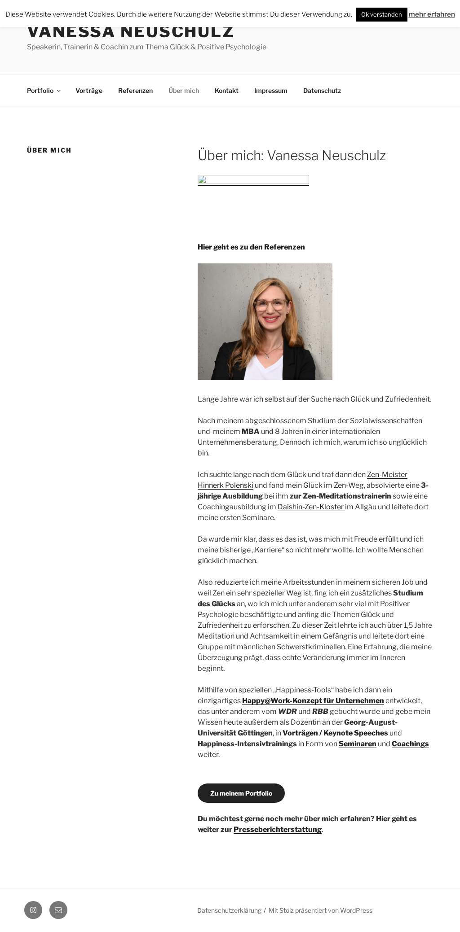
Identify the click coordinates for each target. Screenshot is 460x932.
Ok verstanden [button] (381, 14)
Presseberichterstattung (278, 829)
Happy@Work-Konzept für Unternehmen (313, 700)
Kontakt (227, 90)
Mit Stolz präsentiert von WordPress (320, 910)
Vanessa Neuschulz (131, 31)
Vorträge (88, 90)
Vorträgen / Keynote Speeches (335, 733)
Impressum (271, 90)
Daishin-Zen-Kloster (311, 507)
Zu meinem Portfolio (241, 793)
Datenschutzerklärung (229, 910)
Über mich (183, 90)
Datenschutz (322, 90)
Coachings (410, 743)
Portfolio (40, 90)
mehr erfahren (432, 14)
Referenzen (135, 90)
